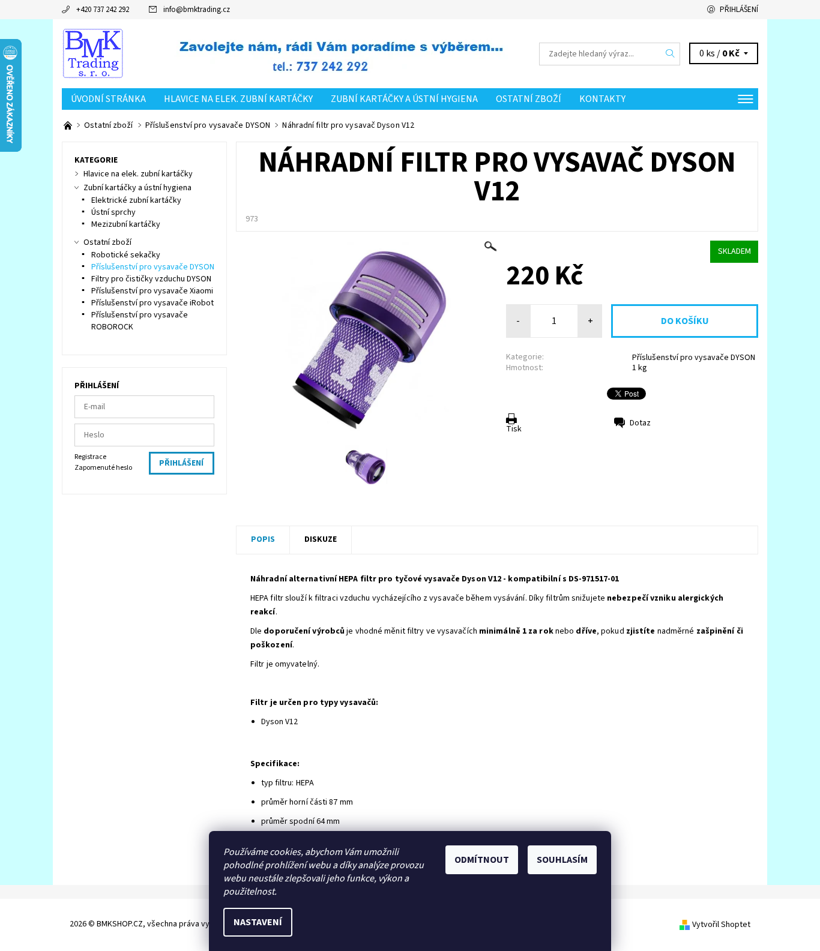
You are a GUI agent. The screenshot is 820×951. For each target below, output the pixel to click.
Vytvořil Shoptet (721, 925)
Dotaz (640, 423)
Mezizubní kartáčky (125, 224)
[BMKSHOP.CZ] (93, 53)
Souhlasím (562, 859)
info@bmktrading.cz (196, 9)
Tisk (514, 429)
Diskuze (320, 539)
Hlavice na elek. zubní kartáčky (238, 99)
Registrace (90, 457)
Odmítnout (481, 859)
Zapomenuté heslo (103, 468)
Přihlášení (739, 9)
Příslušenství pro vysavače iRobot (152, 303)
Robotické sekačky (125, 255)
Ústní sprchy (113, 212)
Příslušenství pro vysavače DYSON (693, 358)
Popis (263, 539)
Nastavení (258, 922)
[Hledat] (670, 54)
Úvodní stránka (108, 99)
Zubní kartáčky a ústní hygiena (404, 99)
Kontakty (602, 99)
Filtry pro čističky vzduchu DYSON (151, 279)
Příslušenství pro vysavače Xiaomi (152, 291)
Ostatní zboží (528, 99)
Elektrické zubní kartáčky (136, 200)
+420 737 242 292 (102, 9)
